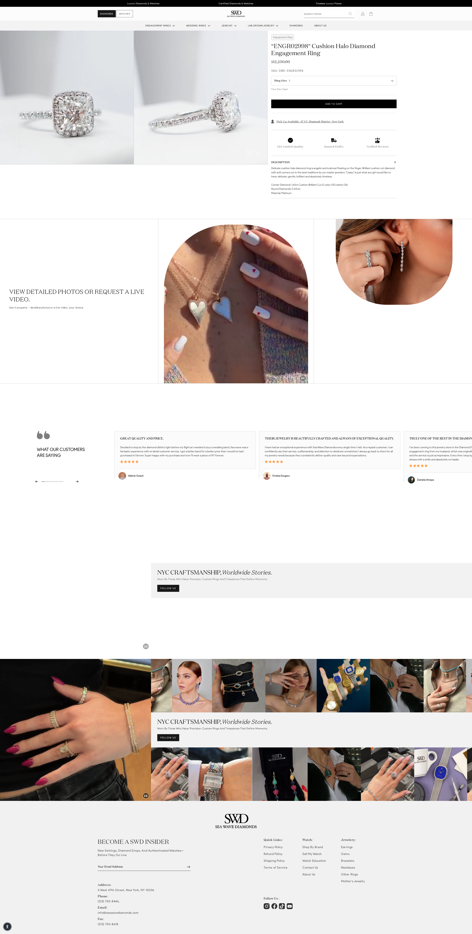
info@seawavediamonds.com (118, 912)
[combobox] (329, 14)
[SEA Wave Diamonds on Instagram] (267, 908)
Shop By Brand (312, 847)
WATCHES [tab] (124, 13)
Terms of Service (276, 867)
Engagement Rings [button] (158, 25)
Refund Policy (273, 854)
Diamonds (296, 25)
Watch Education (314, 860)
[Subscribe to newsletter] (188, 867)
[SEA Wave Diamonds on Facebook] (274, 908)
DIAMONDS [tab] (106, 13)
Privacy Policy (273, 847)
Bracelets (347, 860)
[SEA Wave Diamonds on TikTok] (290, 908)
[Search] (350, 14)
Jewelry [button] (227, 25)
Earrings (347, 847)
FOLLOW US (168, 588)
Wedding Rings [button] (196, 25)
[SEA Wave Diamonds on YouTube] (282, 908)
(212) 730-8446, (109, 901)
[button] (371, 14)
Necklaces (348, 867)
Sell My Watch (312, 854)
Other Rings (349, 874)
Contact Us (310, 867)
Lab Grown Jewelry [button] (261, 25)
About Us (320, 25)
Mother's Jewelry (353, 881)
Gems (345, 854)
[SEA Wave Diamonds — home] (236, 13)
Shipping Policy (274, 860)
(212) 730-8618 (108, 924)
